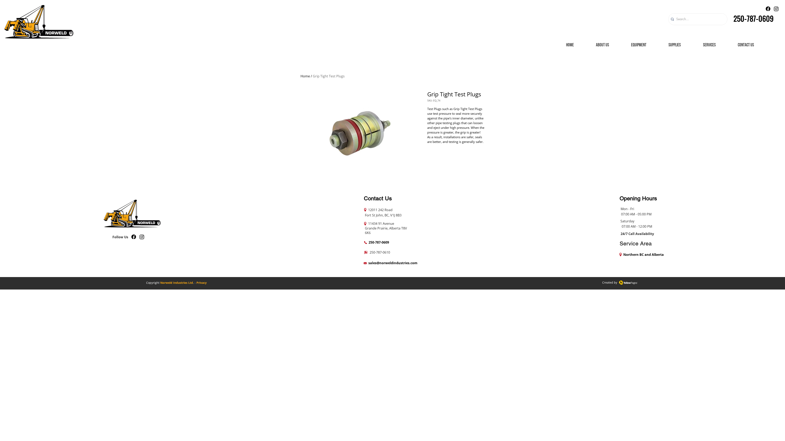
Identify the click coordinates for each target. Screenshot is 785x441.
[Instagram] (776, 9)
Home (305, 76)
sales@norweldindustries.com (392, 263)
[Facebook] (768, 9)
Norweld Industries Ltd (176, 283)
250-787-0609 (753, 18)
